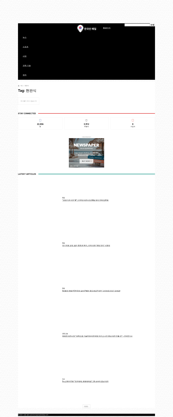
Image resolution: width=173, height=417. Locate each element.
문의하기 (69, 25)
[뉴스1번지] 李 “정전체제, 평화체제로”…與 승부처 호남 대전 (85, 381)
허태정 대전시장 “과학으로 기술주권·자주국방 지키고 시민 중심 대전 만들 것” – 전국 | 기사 (97, 336)
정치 (24, 75)
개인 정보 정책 (45, 25)
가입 (133, 119)
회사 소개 (62, 25)
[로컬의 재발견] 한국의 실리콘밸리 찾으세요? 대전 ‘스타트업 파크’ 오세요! (91, 291)
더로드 (86, 406)
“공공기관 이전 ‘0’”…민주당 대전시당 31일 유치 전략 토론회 (85, 200)
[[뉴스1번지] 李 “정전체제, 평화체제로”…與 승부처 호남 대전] (39, 380)
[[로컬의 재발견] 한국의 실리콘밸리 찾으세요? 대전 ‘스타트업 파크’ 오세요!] (39, 290)
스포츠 (25, 47)
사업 (24, 56)
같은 (40, 119)
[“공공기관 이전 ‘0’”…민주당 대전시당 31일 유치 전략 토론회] (39, 199)
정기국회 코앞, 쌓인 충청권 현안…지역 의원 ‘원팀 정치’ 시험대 (86, 246)
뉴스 (24, 37)
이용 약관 (54, 25)
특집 (63, 197)
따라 (86, 119)
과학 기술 (27, 66)
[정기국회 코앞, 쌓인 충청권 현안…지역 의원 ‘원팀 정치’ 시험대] (39, 244)
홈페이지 (107, 28)
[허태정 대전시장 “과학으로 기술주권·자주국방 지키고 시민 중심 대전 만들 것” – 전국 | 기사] (39, 335)
